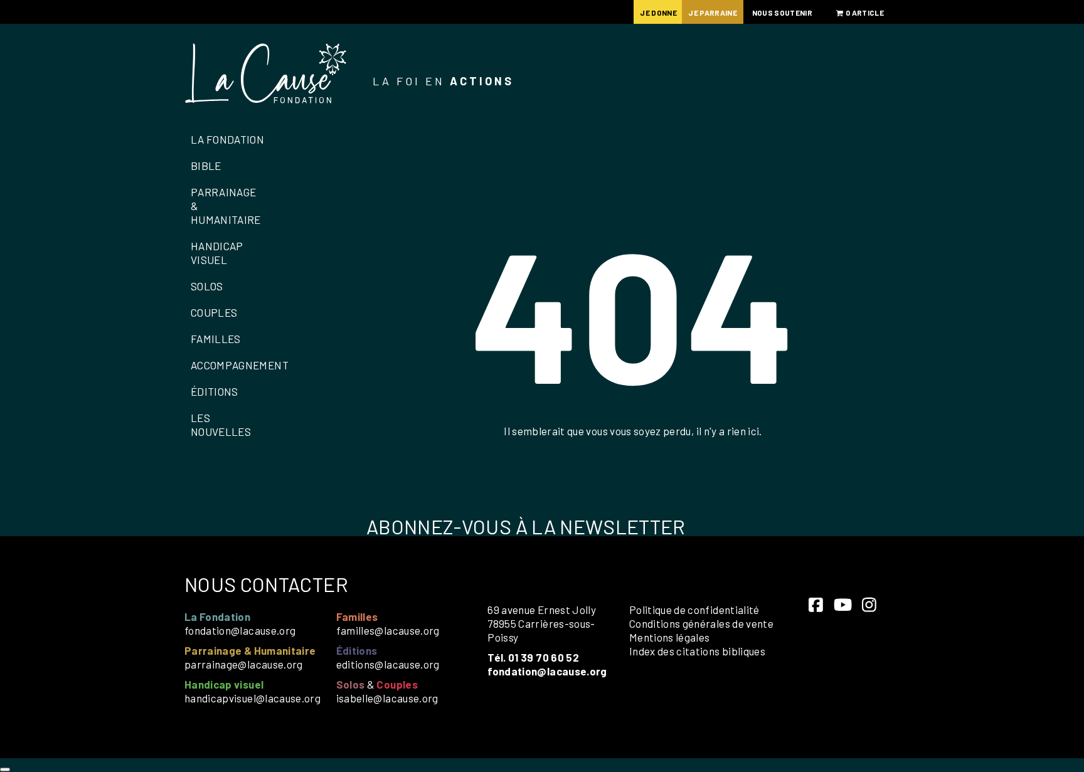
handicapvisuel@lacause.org (252, 698)
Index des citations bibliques (697, 651)
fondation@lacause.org (239, 630)
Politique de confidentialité (694, 609)
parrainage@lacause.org (243, 664)
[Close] (5, 769)
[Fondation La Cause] (266, 75)
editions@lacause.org (388, 664)
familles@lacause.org (388, 630)
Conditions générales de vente (701, 623)
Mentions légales (669, 637)
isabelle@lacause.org (387, 698)
